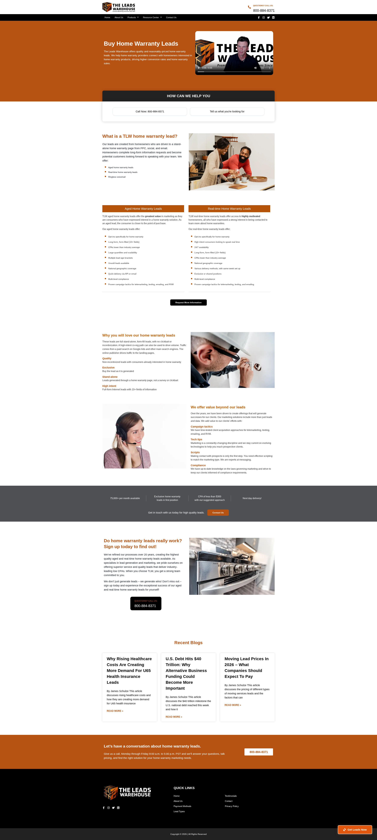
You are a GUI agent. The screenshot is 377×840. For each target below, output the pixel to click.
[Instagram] (263, 17)
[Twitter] (268, 17)
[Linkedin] (273, 17)
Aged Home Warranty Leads (143, 208)
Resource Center (151, 17)
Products (132, 17)
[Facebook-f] (258, 17)
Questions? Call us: (263, 6)
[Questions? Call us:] (249, 7)
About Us (119, 17)
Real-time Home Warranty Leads (229, 208)
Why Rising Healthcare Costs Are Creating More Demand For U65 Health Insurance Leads (129, 671)
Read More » (115, 711)
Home (107, 17)
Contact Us (171, 17)
